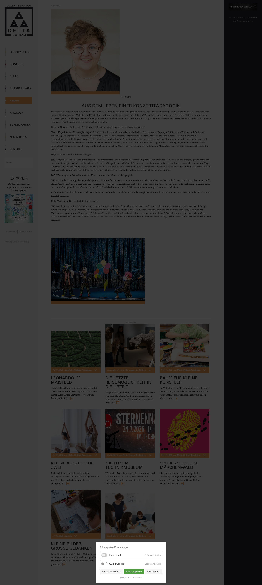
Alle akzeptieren (134, 571)
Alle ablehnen (153, 571)
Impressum (124, 578)
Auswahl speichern (111, 571)
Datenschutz (137, 578)
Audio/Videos (117, 564)
